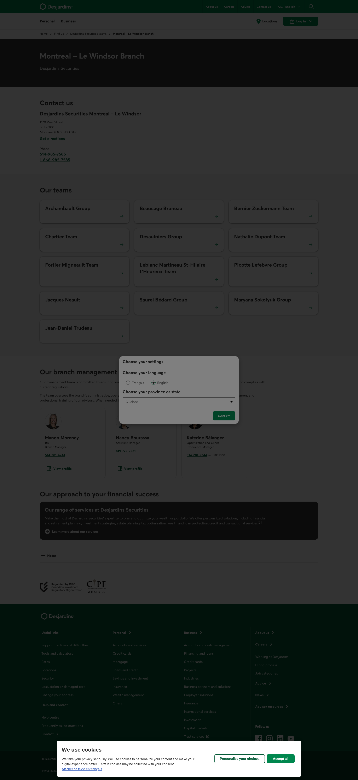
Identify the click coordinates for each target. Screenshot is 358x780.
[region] (179, 759)
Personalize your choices (240, 758)
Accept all (280, 758)
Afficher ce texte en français (82, 769)
